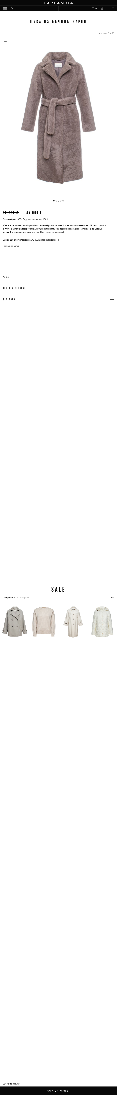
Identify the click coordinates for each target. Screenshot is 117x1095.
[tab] (54, 201)
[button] (58, 277)
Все (112, 598)
